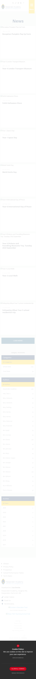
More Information (18, 657)
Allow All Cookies (18, 669)
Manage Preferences (18, 673)
